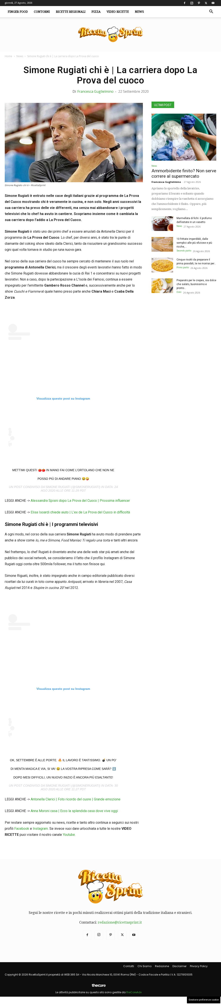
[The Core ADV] (98, 987)
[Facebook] (184, 3)
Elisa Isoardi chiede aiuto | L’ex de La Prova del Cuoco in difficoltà (80, 512)
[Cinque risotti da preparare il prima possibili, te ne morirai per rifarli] (162, 265)
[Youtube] (213, 3)
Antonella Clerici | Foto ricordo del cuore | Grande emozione (75, 799)
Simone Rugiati (58, 487)
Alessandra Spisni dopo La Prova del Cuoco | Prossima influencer (80, 501)
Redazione (162, 966)
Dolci (179, 292)
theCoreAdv (134, 992)
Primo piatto (183, 267)
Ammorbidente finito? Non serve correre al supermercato (184, 173)
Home (8, 56)
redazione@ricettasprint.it (120, 922)
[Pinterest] (199, 3)
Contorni (42, 11)
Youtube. (69, 835)
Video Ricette (118, 11)
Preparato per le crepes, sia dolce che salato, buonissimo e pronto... (196, 284)
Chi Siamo (144, 966)
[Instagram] (191, 3)
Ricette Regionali (70, 11)
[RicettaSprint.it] (110, 35)
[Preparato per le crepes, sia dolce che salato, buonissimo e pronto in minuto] (162, 285)
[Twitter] (206, 3)
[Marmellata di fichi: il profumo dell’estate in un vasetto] (162, 223)
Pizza (96, 11)
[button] (211, 11)
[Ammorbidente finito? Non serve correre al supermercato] (184, 137)
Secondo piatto (184, 250)
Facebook (21, 829)
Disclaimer (179, 966)
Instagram (40, 829)
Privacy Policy (199, 966)
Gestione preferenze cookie (204, 999)
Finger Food (18, 11)
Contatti (128, 966)
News (139, 11)
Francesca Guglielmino (95, 91)
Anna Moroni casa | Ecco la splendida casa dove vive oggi (74, 811)
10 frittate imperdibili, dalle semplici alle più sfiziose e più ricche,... (194, 242)
